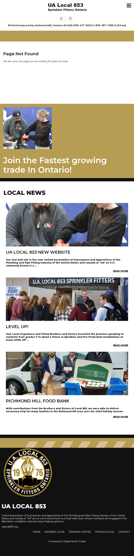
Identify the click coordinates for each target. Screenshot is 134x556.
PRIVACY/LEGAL (105, 531)
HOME (37, 531)
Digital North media (74, 541)
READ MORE (120, 271)
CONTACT (124, 531)
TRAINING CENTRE (79, 531)
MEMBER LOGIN (54, 531)
